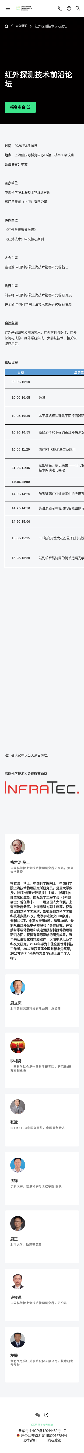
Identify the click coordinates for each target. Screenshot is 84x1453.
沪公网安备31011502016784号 (44, 1436)
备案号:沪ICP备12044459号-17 (42, 1431)
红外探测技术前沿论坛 (51, 26)
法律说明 (30, 1440)
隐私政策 (54, 1440)
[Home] (23, 8)
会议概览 (21, 26)
